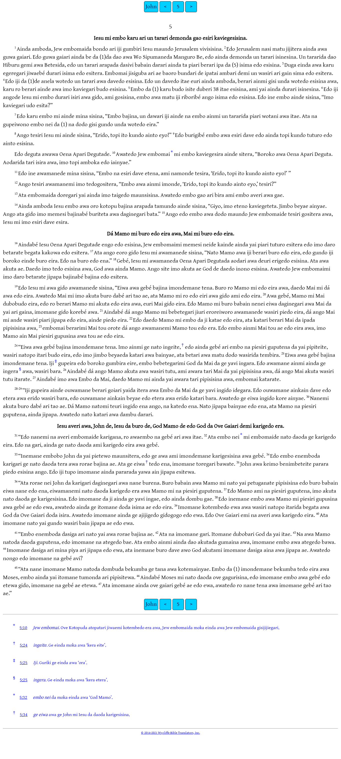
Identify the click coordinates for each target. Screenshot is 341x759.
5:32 (23, 697)
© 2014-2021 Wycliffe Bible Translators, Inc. (170, 733)
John (151, 6)
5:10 (23, 628)
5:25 (23, 663)
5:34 (23, 715)
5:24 (23, 645)
